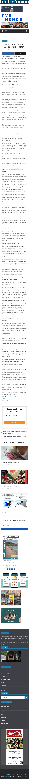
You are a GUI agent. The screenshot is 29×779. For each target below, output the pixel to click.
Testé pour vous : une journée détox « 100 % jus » (15, 437)
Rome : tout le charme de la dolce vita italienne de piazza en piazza (15, 432)
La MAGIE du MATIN (13, 396)
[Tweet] (20, 53)
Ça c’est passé (4, 676)
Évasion (3, 720)
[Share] (8, 53)
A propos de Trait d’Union (7, 673)
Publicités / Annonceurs (6, 688)
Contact (3, 690)
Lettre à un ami (7, 510)
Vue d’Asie (3, 712)
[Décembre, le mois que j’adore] (14, 470)
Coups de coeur (4, 723)
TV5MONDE (3, 685)
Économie (3, 717)
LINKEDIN (4, 402)
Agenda (3, 682)
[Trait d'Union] (14, 1)
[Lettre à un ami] (14, 494)
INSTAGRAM (5, 400)
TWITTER (4, 404)
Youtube (4, 398)
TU (11, 49)
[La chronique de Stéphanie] (14, 447)
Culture (3, 714)
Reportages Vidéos (5, 679)
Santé (2, 726)
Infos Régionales (5, 706)
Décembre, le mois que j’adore (11, 486)
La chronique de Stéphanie (10, 462)
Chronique (5, 40)
